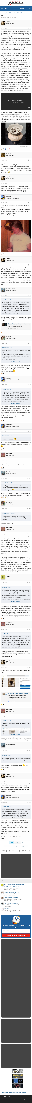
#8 (30, 384)
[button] (2, 8)
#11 (30, 478)
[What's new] (26, 9)
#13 (30, 534)
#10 (30, 460)
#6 (30, 295)
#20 (30, 802)
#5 (30, 265)
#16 (30, 667)
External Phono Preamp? (11, 897)
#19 (30, 781)
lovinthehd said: (6, 587)
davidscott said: (6, 435)
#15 (30, 629)
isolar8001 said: (6, 347)
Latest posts (4, 881)
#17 (30, 716)
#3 (30, 183)
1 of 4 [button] (11, 842)
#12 (30, 508)
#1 (30, 28)
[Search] (30, 9)
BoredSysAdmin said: (8, 513)
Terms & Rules (27, 1099)
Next (17, 842)
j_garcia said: (5, 300)
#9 (30, 431)
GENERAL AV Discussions (9, 895)
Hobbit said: (5, 634)
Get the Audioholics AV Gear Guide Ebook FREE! (16, 926)
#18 (30, 750)
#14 (30, 582)
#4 (30, 203)
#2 (30, 160)
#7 (30, 343)
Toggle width (6, 1096)
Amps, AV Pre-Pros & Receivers (11, 911)
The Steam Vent (7, 906)
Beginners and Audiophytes (10, 889)
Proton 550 (7, 908)
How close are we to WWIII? (11, 903)
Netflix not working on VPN (11, 892)
